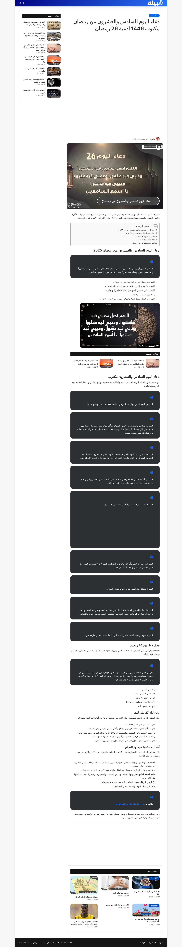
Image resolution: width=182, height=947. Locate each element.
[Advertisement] (115, 84)
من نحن (35, 943)
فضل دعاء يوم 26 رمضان (145, 236)
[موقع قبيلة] (155, 3)
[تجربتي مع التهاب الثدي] (115, 883)
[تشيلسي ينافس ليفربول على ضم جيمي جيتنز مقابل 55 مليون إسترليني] (84, 911)
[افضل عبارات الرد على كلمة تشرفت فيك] (146, 882)
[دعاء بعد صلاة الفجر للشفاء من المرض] (54, 93)
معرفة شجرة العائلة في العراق (87, 897)
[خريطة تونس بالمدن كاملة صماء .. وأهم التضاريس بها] (146, 910)
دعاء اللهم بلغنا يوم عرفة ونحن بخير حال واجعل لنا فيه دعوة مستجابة (34, 35)
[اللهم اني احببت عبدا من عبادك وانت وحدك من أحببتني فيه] (54, 25)
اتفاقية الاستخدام (53, 943)
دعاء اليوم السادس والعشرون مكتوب (140, 233)
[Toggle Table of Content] (154, 226)
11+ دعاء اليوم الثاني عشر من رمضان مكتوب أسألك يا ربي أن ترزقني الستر (34, 47)
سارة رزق (152, 139)
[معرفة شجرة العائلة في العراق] (84, 885)
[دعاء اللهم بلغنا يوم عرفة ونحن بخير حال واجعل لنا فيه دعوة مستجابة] (54, 36)
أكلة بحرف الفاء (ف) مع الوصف (117, 905)
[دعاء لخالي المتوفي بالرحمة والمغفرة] (54, 71)
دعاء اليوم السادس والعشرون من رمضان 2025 (136, 230)
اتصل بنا (43, 943)
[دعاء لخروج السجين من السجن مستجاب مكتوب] (54, 82)
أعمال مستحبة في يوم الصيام (143, 243)
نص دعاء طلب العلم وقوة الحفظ (129, 804)
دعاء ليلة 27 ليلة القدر (146, 239)
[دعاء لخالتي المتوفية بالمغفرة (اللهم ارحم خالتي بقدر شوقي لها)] (106, 363)
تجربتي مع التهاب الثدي (121, 893)
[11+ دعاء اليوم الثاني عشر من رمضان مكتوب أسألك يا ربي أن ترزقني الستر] (152, 363)
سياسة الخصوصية (25, 943)
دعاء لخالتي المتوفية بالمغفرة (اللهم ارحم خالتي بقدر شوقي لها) (34, 59)
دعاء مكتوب (154, 16)
